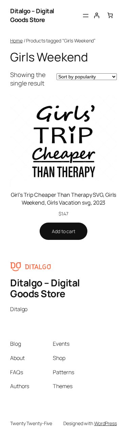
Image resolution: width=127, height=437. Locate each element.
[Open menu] (86, 16)
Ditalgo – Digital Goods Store (32, 15)
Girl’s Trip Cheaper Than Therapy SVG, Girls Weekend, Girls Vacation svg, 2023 (64, 198)
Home (16, 40)
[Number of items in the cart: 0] (110, 15)
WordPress (105, 423)
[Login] (96, 15)
